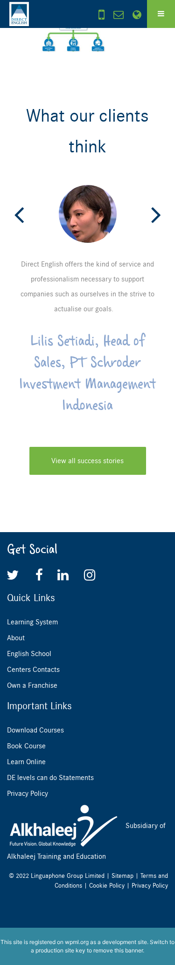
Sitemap (122, 876)
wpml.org (77, 941)
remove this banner (118, 950)
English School (29, 654)
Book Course (26, 746)
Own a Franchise (32, 685)
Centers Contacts (33, 669)
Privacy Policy (27, 793)
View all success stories (87, 461)
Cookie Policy (107, 886)
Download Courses (35, 730)
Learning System (32, 622)
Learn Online (26, 762)
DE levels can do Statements (50, 777)
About (16, 638)
